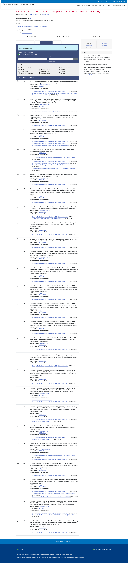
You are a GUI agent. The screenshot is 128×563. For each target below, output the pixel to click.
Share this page (45, 14)
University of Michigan (78, 557)
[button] (31, 14)
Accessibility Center (89, 75)
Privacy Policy (67, 541)
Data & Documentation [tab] (29, 42)
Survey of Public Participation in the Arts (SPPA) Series (32, 26)
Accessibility (59, 541)
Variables (37, 42)
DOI (41, 85)
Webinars (101, 5)
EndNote (43, 86)
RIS (40, 86)
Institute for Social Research (61, 557)
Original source (44, 178)
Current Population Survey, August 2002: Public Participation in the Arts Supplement (54, 165)
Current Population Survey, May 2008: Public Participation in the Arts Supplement (53, 168)
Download (96, 36)
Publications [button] (85, 5)
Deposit (94, 5)
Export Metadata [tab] (57, 42)
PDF (41, 119)
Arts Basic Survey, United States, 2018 (42, 400)
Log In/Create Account (119, 1)
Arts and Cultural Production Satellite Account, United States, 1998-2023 (51, 497)
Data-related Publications (46, 42)
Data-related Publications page (25, 48)
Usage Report (89, 45)
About (108, 5)
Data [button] (77, 5)
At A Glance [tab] (19, 42)
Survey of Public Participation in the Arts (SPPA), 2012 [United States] (50, 145)
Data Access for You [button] (118, 5)
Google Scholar (46, 85)
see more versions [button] (27, 33)
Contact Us (101, 1)
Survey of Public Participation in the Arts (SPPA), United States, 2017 (50, 91)
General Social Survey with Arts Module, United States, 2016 (48, 219)
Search (75, 59)
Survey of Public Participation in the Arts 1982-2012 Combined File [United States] (53, 158)
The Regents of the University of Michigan (32, 557)
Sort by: (20, 57)
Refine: (50, 57)
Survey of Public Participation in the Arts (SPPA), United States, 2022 (50, 141)
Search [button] (108, 1)
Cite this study (36, 14)
